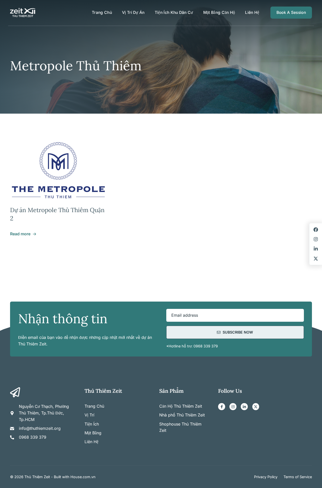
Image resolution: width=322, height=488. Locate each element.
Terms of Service (298, 477)
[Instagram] (232, 406)
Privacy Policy (265, 477)
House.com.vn (83, 477)
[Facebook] (221, 406)
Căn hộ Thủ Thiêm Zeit (180, 406)
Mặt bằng (93, 432)
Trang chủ (102, 12)
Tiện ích (92, 424)
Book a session (291, 12)
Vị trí (89, 414)
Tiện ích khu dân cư (174, 12)
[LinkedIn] (244, 406)
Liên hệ (252, 12)
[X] (255, 406)
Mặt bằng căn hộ (219, 12)
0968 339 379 (32, 437)
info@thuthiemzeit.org (40, 428)
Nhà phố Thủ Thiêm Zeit (182, 414)
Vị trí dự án (133, 12)
